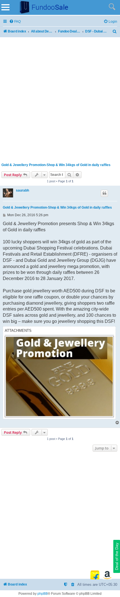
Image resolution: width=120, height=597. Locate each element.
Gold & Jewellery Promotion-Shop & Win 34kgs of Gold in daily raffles (56, 165)
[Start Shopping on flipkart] (94, 574)
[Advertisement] (60, 99)
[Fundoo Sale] (41, 7)
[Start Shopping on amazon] (107, 574)
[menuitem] (15, 22)
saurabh (22, 190)
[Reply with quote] (104, 193)
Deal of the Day (116, 556)
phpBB (42, 594)
